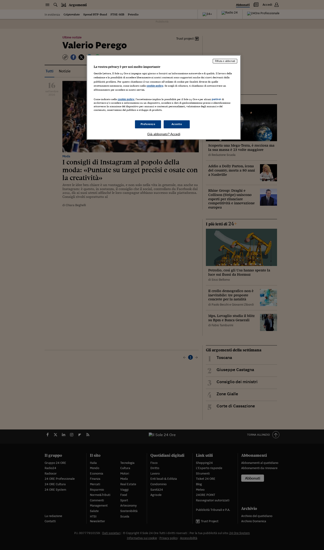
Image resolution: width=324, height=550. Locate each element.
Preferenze (148, 124)
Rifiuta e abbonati (225, 61)
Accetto (176, 124)
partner (216, 99)
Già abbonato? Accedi (163, 134)
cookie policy (155, 85)
